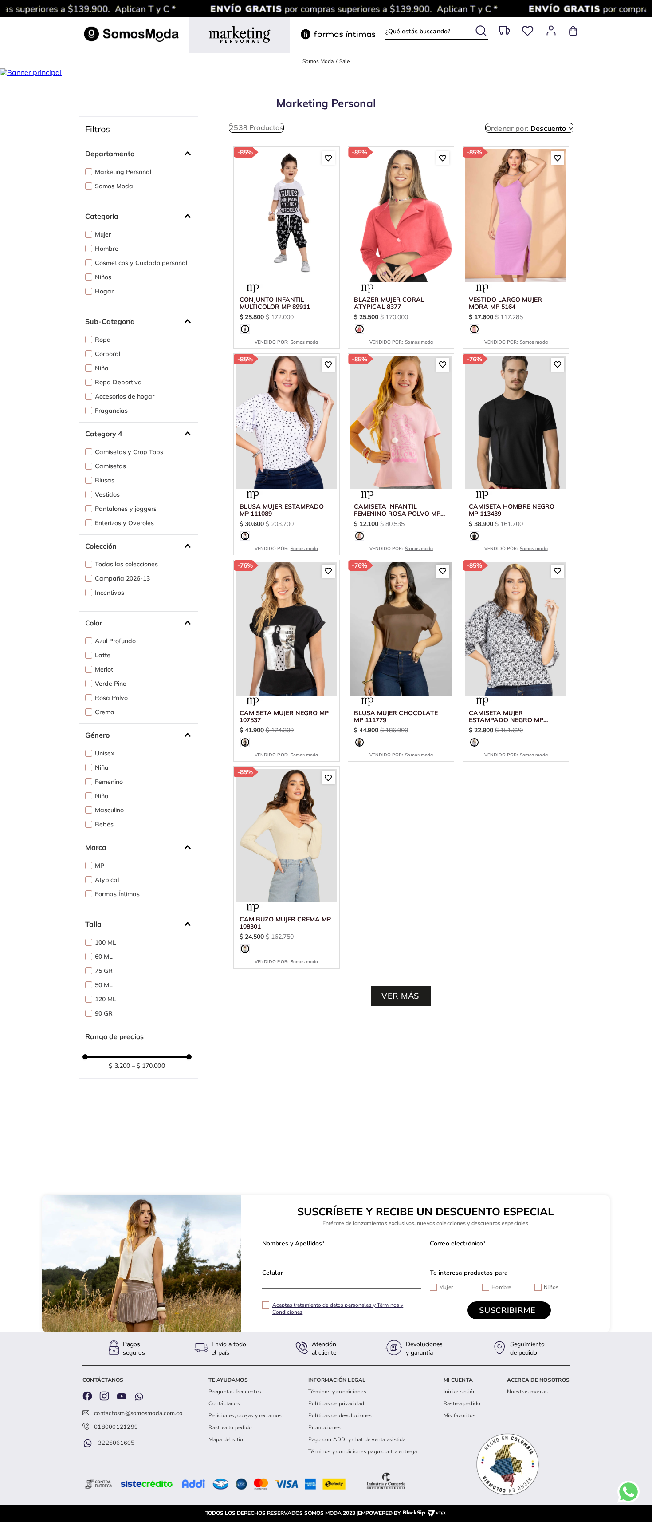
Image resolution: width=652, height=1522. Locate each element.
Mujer (103, 258)
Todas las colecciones (126, 588)
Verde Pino (110, 707)
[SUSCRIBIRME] (509, 1310)
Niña (102, 391)
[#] (528, 31)
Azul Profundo (115, 664)
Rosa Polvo (111, 721)
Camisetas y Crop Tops (129, 475)
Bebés (104, 848)
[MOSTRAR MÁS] (401, 1019)
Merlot (104, 693)
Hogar (104, 315)
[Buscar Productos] (481, 29)
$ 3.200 (119, 1089)
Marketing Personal (123, 195)
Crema (104, 735)
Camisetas (110, 489)
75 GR (104, 994)
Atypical (107, 903)
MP (99, 889)
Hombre (106, 272)
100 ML (105, 966)
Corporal (107, 377)
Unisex (104, 777)
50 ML (104, 1008)
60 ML (104, 980)
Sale (344, 84)
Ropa (103, 363)
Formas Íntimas (117, 917)
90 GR (104, 1037)
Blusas (104, 504)
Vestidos (107, 518)
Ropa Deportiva (118, 406)
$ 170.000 (148, 1089)
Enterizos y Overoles (124, 546)
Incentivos (109, 616)
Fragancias (111, 434)
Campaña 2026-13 (122, 602)
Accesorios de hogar (124, 420)
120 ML (105, 1023)
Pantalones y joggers (126, 532)
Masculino (109, 833)
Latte (102, 679)
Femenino (109, 805)
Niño (101, 819)
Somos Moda (318, 84)
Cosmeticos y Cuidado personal (141, 286)
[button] (141, 177)
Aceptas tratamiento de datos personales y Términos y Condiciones (337, 1308)
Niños (103, 300)
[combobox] (436, 31)
